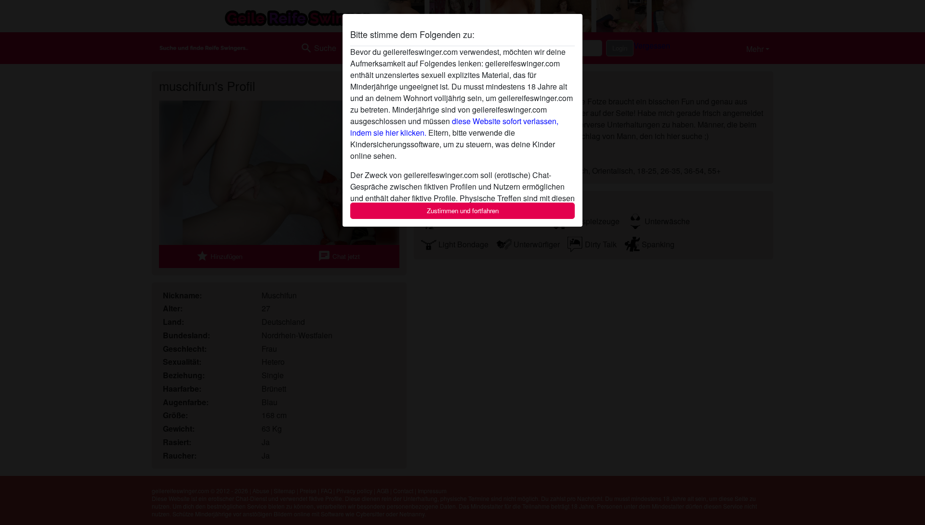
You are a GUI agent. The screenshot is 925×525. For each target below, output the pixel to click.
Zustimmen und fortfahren (463, 210)
